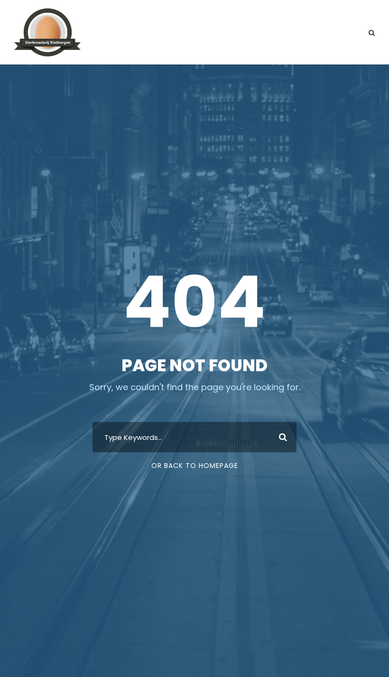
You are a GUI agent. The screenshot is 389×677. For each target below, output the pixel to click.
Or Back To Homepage (194, 465)
